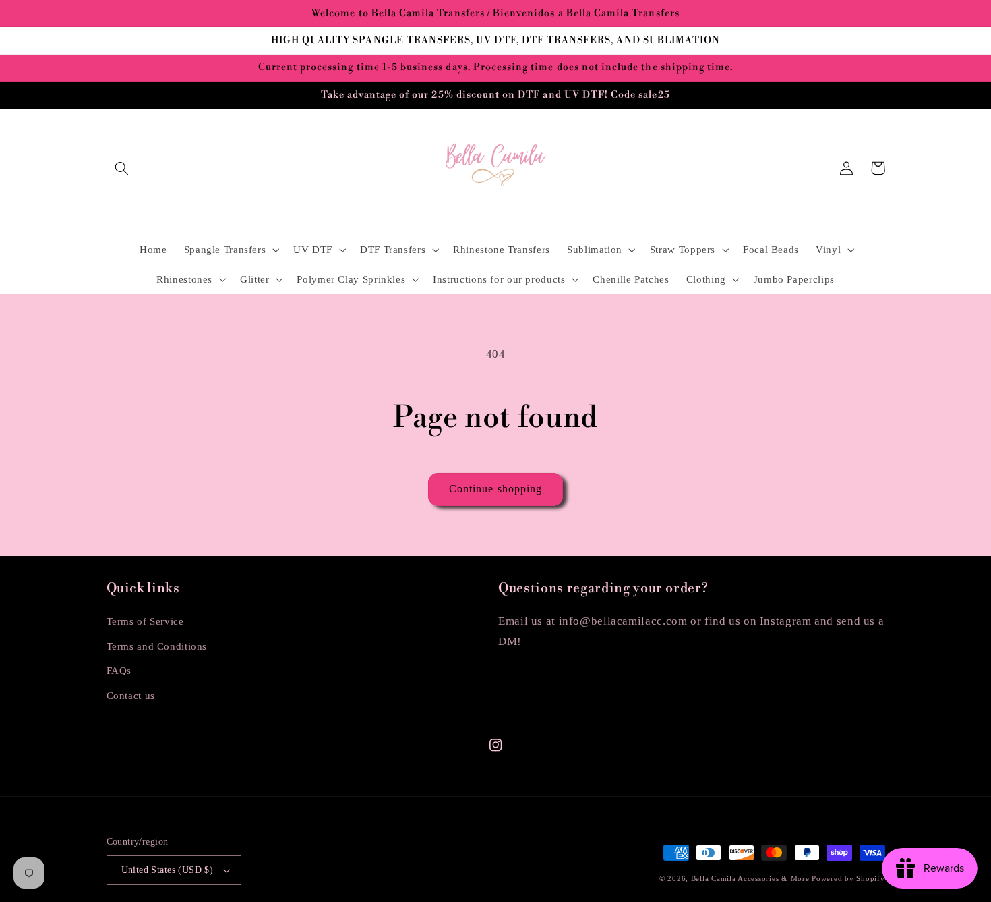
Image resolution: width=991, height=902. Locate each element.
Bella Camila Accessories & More (751, 878)
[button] (122, 168)
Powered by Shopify (848, 878)
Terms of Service (145, 621)
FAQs (119, 670)
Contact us (131, 695)
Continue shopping (495, 489)
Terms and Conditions (157, 646)
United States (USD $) (167, 870)
